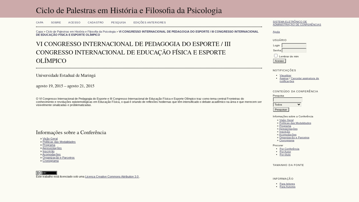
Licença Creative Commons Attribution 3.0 (112, 176)
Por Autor (285, 151)
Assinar (284, 78)
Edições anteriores (150, 22)
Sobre (56, 22)
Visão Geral (286, 120)
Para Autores (287, 186)
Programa (285, 125)
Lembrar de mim (289, 56)
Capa (40, 22)
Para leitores (287, 183)
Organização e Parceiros (294, 137)
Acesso (74, 22)
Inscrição (284, 131)
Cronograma (286, 140)
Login (276, 45)
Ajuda (276, 31)
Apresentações (288, 128)
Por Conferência (289, 148)
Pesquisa (118, 22)
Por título (285, 154)
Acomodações (287, 134)
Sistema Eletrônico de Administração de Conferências (297, 23)
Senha (277, 50)
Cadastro (96, 22)
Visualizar (285, 75)
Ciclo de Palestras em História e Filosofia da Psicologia (81, 31)
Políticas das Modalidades (295, 123)
